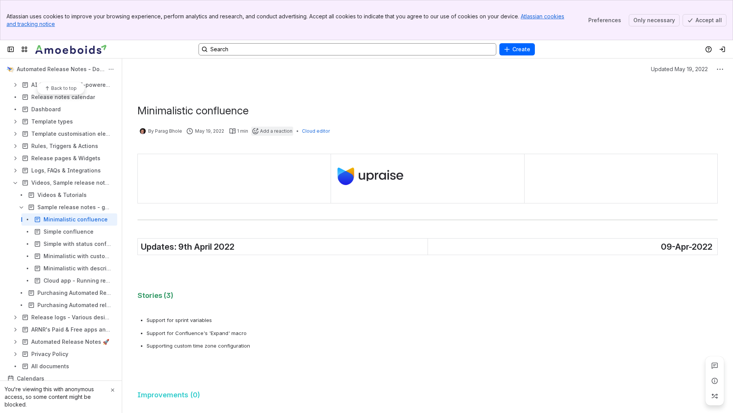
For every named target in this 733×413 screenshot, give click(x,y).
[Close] (112, 390)
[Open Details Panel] (715, 381)
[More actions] (111, 69)
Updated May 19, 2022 (679, 69)
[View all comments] (715, 365)
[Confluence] (71, 49)
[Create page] (715, 396)
